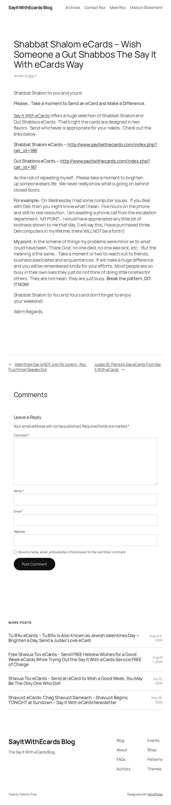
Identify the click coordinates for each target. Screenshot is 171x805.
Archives (72, 7)
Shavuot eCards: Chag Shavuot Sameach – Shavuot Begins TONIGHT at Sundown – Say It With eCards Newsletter (68, 700)
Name (19, 491)
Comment (22, 435)
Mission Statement (146, 7)
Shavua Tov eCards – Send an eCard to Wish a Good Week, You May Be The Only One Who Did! (75, 681)
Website (19, 531)
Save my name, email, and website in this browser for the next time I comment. (72, 552)
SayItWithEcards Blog (30, 7)
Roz (31, 76)
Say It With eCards (32, 116)
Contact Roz (95, 7)
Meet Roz (118, 7)
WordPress (155, 794)
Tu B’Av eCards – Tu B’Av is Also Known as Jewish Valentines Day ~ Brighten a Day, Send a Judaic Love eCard (73, 638)
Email (18, 511)
